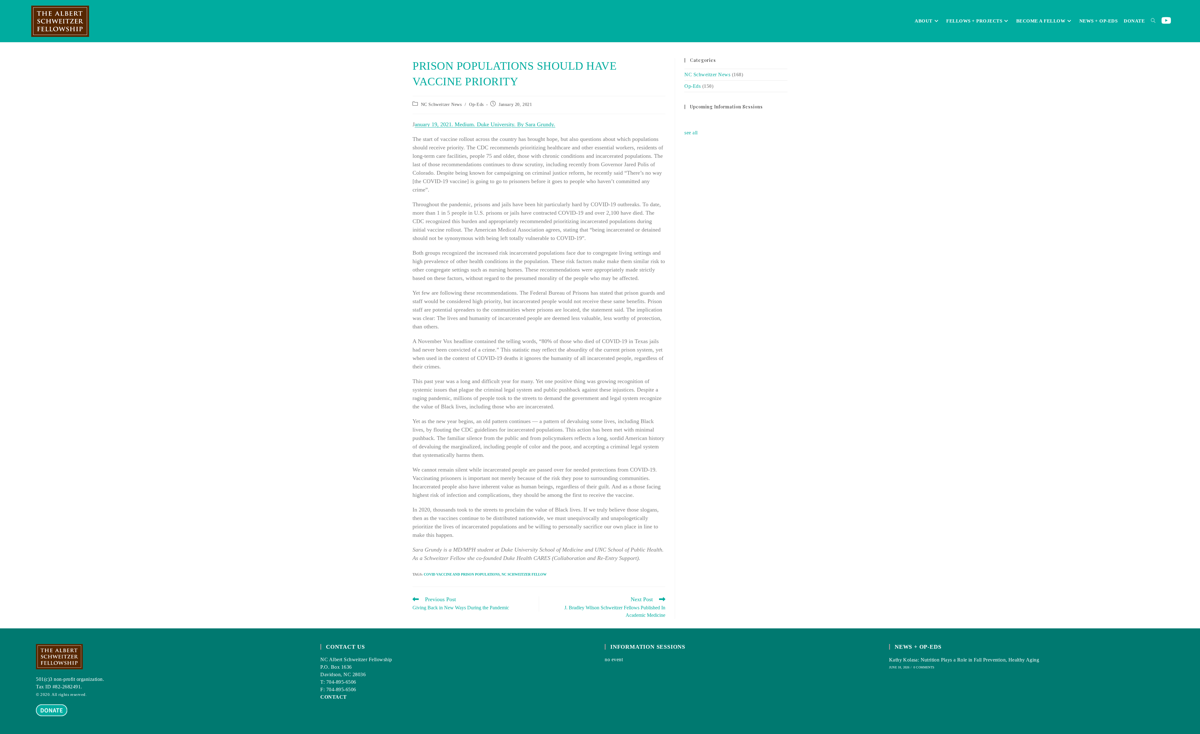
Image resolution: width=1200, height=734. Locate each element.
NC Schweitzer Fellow (524, 574)
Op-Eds (476, 104)
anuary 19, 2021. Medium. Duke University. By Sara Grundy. (485, 124)
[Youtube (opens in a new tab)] (1166, 20)
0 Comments (923, 667)
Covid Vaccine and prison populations (462, 574)
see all (691, 132)
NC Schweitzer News (441, 104)
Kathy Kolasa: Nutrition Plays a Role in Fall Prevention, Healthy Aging (964, 659)
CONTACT (333, 697)
